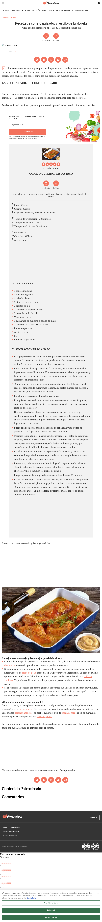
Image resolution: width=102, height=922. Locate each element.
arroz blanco (26, 709)
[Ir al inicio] (12, 816)
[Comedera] (51, 2)
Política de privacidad (10, 831)
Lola (14, 52)
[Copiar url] (65, 60)
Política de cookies (9, 836)
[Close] (98, 893)
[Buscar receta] (99, 3)
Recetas (16, 10)
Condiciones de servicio (32, 138)
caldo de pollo (29, 672)
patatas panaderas (23, 712)
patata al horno (69, 712)
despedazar (10, 665)
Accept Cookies (51, 917)
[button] (43, 164)
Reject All (51, 910)
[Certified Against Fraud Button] (91, 846)
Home (5, 10)
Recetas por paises (59, 10)
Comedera (5, 18)
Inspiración (81, 10)
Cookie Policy (32, 898)
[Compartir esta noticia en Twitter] (51, 60)
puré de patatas (44, 716)
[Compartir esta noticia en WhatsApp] (37, 60)
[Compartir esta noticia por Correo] (58, 60)
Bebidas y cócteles (36, 10)
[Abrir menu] (3, 3)
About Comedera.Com (11, 827)
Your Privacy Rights (51, 903)
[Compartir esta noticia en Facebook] (44, 60)
